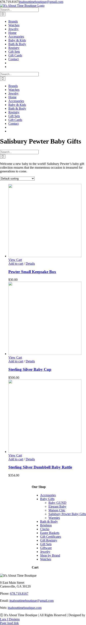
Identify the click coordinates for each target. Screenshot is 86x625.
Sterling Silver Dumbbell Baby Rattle (40, 467)
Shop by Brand (50, 555)
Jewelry (45, 551)
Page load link (9, 623)
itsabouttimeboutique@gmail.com (41, 2)
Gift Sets (46, 544)
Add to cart (15, 263)
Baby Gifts (47, 499)
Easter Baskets (49, 533)
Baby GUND (57, 502)
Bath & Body (49, 521)
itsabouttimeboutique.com (25, 608)
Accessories (48, 495)
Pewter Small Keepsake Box (32, 272)
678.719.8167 (19, 593)
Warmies (54, 518)
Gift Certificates (50, 536)
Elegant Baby (57, 506)
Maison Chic (56, 510)
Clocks (44, 529)
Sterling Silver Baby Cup (29, 369)
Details (30, 263)
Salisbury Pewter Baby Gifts (67, 514)
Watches (45, 559)
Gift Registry (48, 540)
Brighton (46, 525)
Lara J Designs (10, 619)
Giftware (46, 548)
